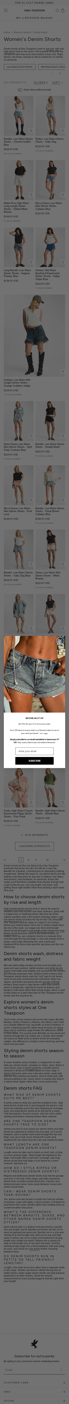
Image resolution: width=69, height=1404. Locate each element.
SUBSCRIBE (35, 760)
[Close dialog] (60, 640)
